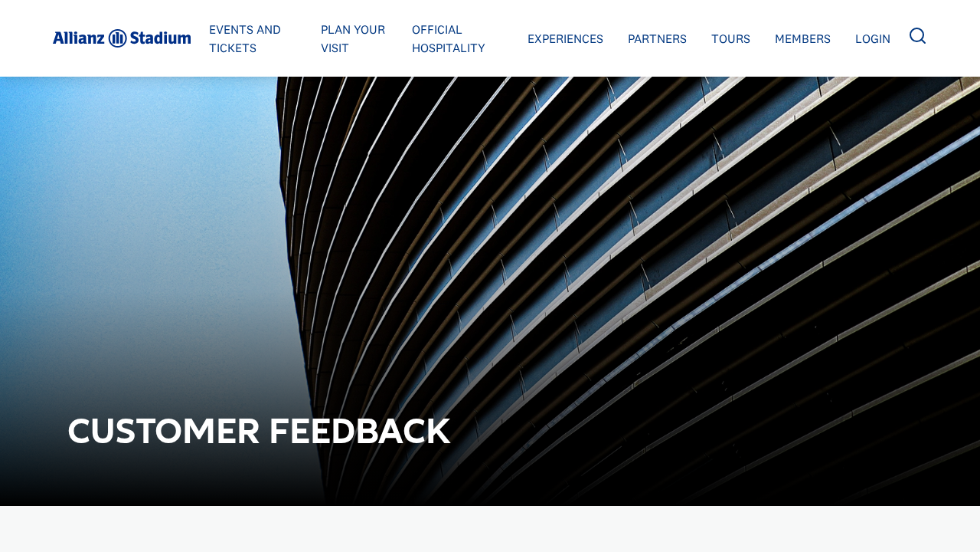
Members (803, 38)
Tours (730, 38)
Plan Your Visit (353, 38)
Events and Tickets (245, 38)
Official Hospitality (448, 38)
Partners (657, 38)
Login (872, 38)
